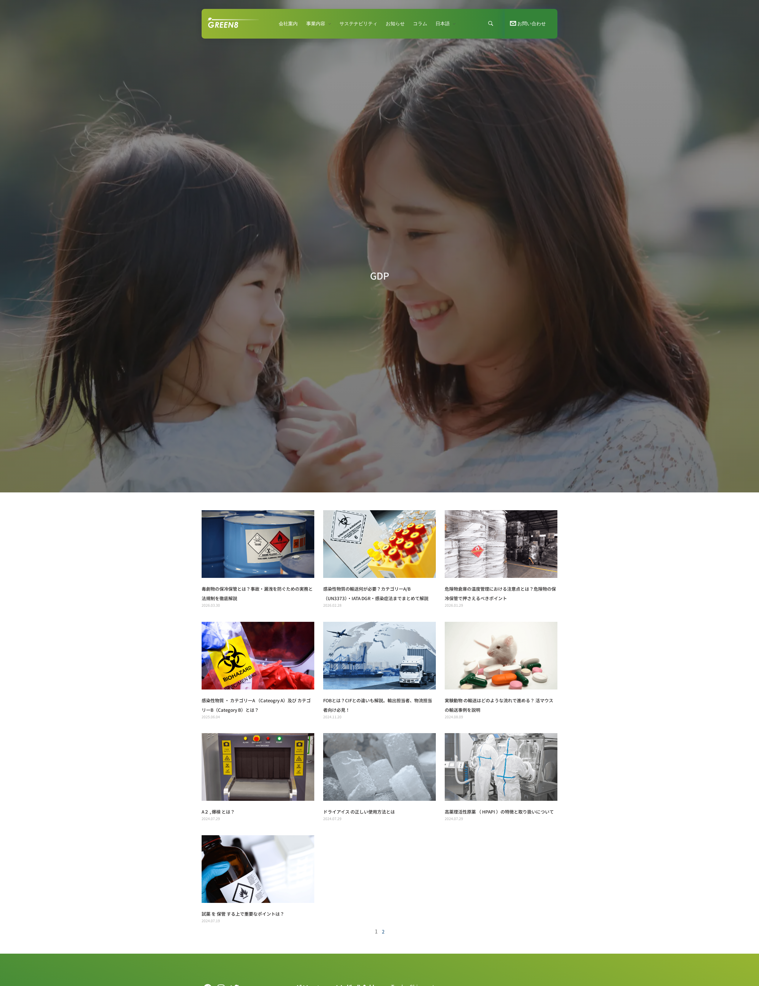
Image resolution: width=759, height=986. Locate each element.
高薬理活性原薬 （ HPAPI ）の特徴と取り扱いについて (499, 812)
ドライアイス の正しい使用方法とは (359, 812)
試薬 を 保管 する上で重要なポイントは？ (243, 914)
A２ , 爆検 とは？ (218, 812)
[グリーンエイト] (243, 23)
